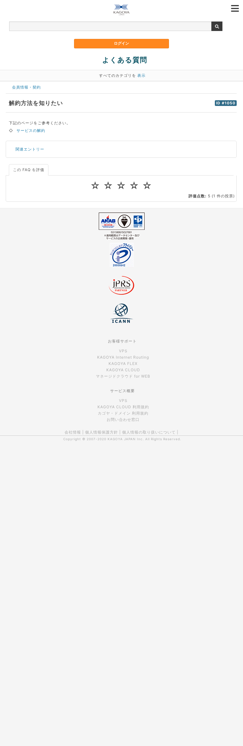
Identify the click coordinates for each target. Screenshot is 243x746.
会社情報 (73, 432)
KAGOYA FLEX (123, 363)
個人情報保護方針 (101, 432)
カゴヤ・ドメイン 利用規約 (123, 413)
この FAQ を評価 (28, 169)
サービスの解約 (30, 130)
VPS (123, 350)
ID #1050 (225, 103)
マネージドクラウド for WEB (123, 376)
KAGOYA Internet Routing (123, 357)
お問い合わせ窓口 (123, 419)
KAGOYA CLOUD (123, 369)
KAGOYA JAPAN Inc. (126, 439)
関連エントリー (30, 149)
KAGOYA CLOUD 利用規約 (123, 406)
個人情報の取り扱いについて (149, 432)
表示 (141, 75)
